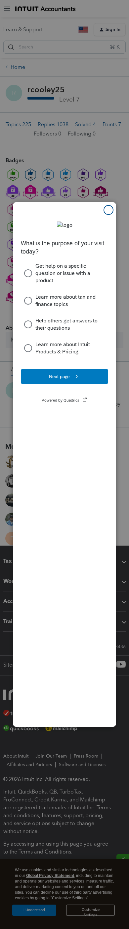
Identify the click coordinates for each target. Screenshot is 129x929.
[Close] (108, 210)
